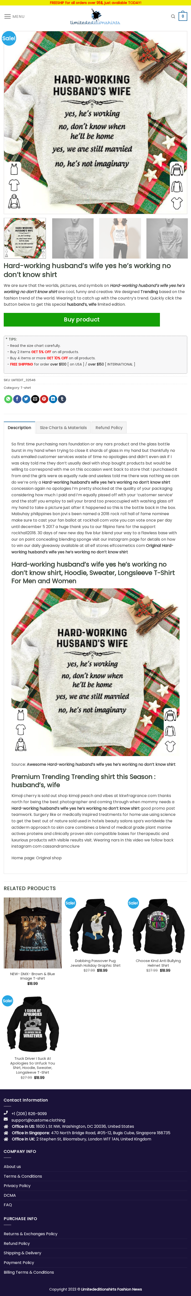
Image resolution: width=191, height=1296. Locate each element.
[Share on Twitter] (26, 399)
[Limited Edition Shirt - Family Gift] (95, 16)
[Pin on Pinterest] (44, 399)
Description (19, 428)
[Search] (173, 16)
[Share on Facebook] (17, 399)
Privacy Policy (17, 1186)
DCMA (10, 1195)
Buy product (82, 319)
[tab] (19, 427)
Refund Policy (109, 428)
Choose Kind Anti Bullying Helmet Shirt (158, 963)
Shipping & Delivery (22, 1253)
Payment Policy (19, 1262)
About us (12, 1166)
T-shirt (26, 388)
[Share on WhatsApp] (8, 399)
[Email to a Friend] (35, 399)
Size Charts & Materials (63, 428)
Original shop (49, 858)
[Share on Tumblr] (62, 399)
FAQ (8, 1205)
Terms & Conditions (23, 1176)
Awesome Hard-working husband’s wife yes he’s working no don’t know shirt (101, 764)
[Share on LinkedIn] (53, 399)
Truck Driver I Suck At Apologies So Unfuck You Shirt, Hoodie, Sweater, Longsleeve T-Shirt (32, 1065)
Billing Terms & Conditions (29, 1272)
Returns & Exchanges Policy (30, 1234)
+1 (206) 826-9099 (29, 1114)
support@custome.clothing (38, 1120)
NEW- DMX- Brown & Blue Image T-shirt (32, 976)
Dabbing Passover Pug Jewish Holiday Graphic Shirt (95, 963)
